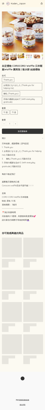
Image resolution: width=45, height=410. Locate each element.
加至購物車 (22, 131)
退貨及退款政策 (24, 400)
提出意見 (22, 405)
